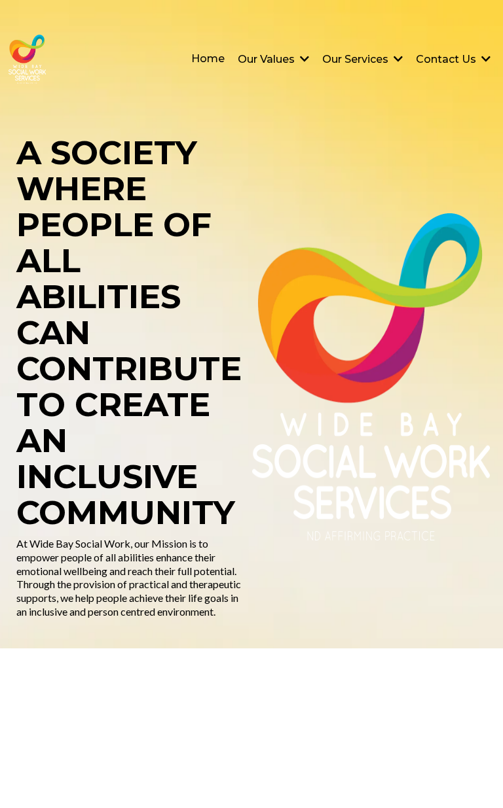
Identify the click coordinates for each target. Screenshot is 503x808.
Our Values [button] (267, 59)
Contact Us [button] (447, 59)
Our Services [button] (356, 59)
